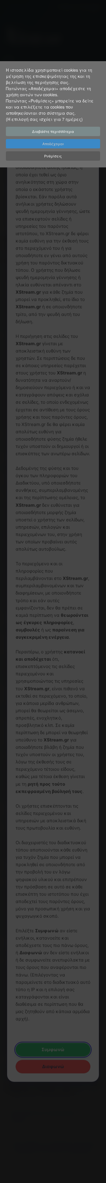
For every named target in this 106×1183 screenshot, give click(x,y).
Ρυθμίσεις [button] (53, 155)
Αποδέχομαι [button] (53, 143)
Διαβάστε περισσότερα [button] (53, 131)
